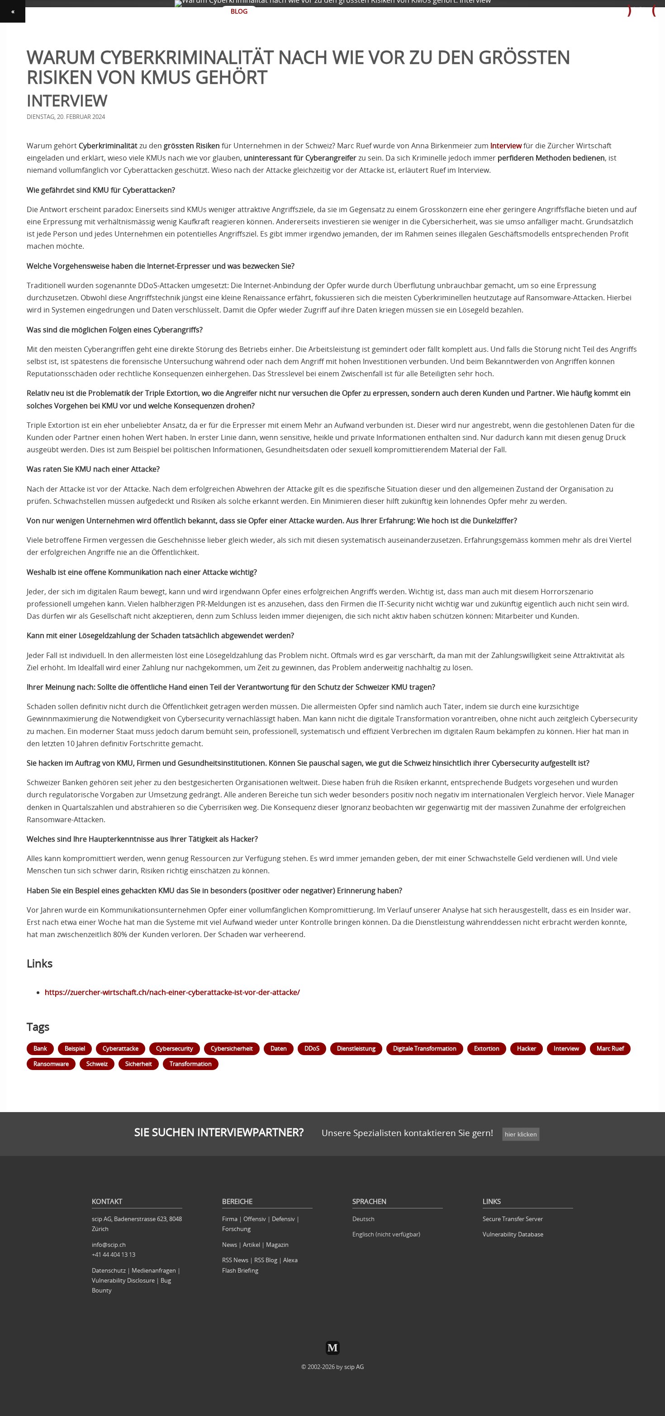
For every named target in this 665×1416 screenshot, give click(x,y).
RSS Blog (265, 1260)
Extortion (486, 1048)
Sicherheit (138, 1064)
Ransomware (51, 1064)
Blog (239, 11)
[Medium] (333, 1348)
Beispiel (75, 1048)
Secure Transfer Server (513, 1219)
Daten (279, 1048)
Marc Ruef (610, 1048)
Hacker (526, 1048)
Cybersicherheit (232, 1048)
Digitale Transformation (424, 1048)
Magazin (277, 1245)
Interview (506, 146)
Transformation (191, 1064)
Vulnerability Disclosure (123, 1280)
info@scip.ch (109, 1245)
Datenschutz (109, 1270)
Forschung (236, 1229)
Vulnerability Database (513, 1234)
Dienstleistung (356, 1048)
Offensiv (254, 1219)
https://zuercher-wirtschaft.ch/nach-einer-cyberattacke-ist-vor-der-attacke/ (172, 992)
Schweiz (97, 1064)
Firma (230, 1219)
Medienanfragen (154, 1270)
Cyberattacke (120, 1048)
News (229, 1245)
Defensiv (283, 1219)
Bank (40, 1048)
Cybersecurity (174, 1048)
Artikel (251, 1245)
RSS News (235, 1260)
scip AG (354, 1367)
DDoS (311, 1048)
